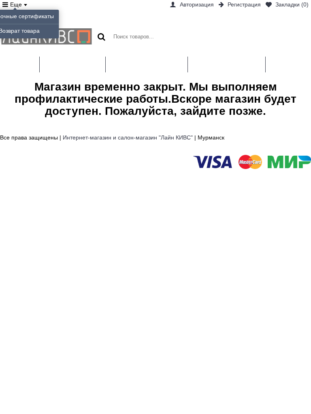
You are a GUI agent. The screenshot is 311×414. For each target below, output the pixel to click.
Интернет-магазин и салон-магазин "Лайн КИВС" (128, 137)
